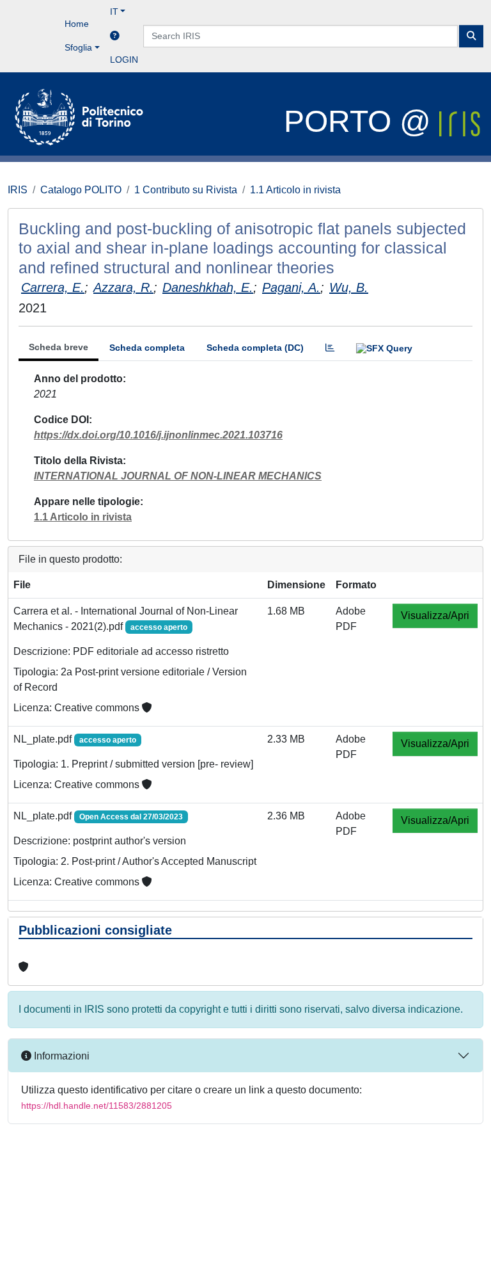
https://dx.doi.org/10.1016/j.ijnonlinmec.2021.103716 (158, 435)
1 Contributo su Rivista (185, 189)
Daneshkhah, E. (207, 287)
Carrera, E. (52, 287)
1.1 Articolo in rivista (295, 189)
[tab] (330, 348)
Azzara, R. (123, 287)
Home (77, 24)
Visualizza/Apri (435, 615)
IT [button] (114, 11)
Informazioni (60, 1056)
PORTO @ (361, 121)
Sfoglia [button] (78, 47)
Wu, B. (348, 287)
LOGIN (124, 59)
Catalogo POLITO (80, 189)
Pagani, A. (291, 287)
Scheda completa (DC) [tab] (255, 347)
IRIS (17, 189)
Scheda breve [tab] (58, 347)
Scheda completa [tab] (147, 347)
